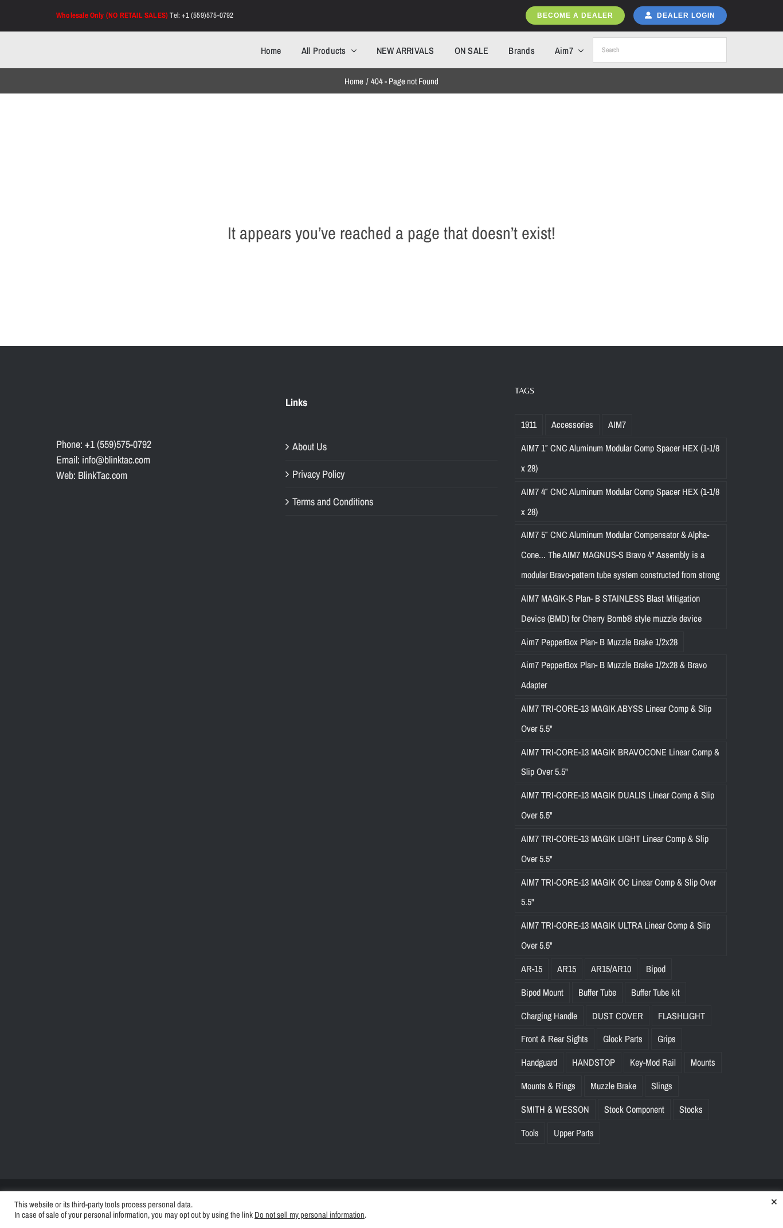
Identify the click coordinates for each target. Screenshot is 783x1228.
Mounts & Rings (548, 1085)
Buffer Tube (597, 992)
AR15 (566, 968)
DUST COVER (617, 1015)
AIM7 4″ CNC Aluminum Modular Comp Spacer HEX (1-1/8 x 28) (620, 501)
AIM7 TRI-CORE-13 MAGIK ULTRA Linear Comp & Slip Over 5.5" (615, 935)
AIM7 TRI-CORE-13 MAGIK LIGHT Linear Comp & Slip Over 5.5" (614, 848)
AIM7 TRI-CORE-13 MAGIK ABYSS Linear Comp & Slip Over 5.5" (616, 718)
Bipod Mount (542, 992)
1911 (529, 424)
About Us (309, 446)
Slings (661, 1085)
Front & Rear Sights (554, 1038)
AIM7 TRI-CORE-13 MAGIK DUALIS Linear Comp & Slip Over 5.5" (617, 805)
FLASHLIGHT (681, 1015)
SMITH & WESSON (555, 1109)
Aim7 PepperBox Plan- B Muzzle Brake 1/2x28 (599, 642)
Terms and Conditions (332, 501)
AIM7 (617, 424)
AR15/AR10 (611, 968)
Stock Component (634, 1109)
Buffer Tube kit (655, 992)
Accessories (572, 424)
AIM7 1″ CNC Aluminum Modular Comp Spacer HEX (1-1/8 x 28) (620, 458)
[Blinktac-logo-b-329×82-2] (106, 42)
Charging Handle (549, 1015)
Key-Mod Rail (653, 1062)
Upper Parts (574, 1132)
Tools (530, 1132)
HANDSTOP (593, 1062)
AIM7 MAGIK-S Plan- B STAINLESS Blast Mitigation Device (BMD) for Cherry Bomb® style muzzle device (611, 608)
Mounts (703, 1062)
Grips (666, 1038)
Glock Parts (623, 1038)
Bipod (655, 968)
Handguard (539, 1062)
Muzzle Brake (613, 1085)
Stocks (691, 1109)
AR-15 (531, 968)
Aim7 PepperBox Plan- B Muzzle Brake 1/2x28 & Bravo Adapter (614, 674)
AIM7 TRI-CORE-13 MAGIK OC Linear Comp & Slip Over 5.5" (618, 892)
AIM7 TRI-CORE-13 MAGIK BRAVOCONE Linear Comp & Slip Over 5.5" (620, 762)
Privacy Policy (318, 474)
